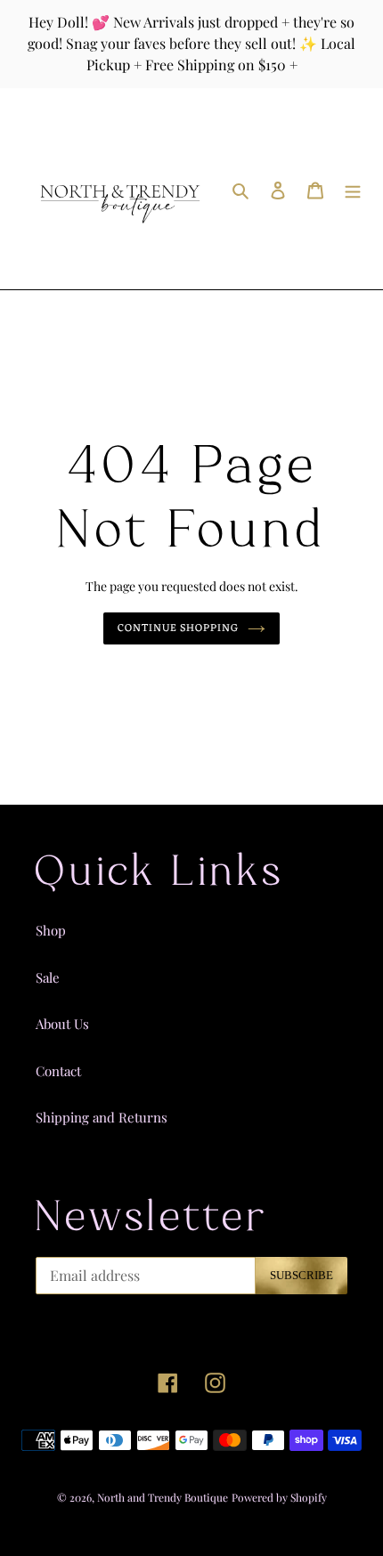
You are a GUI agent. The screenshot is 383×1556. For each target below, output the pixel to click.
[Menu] (352, 188)
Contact (58, 1071)
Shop (51, 930)
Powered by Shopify (279, 1497)
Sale (48, 977)
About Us (62, 1024)
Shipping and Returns (101, 1117)
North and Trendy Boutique (162, 1497)
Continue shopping (179, 628)
